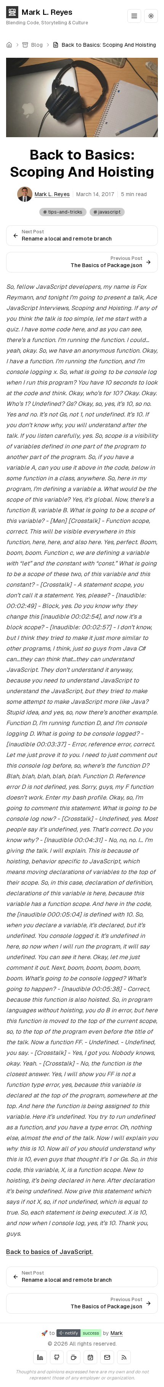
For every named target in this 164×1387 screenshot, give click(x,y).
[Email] (107, 1357)
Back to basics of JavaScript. (49, 1252)
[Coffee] (73, 1357)
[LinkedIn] (40, 1357)
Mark (117, 1333)
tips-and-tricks (65, 212)
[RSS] (124, 1357)
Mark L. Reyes (46, 12)
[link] (104, 45)
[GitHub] (57, 1357)
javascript (109, 212)
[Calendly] (90, 1357)
